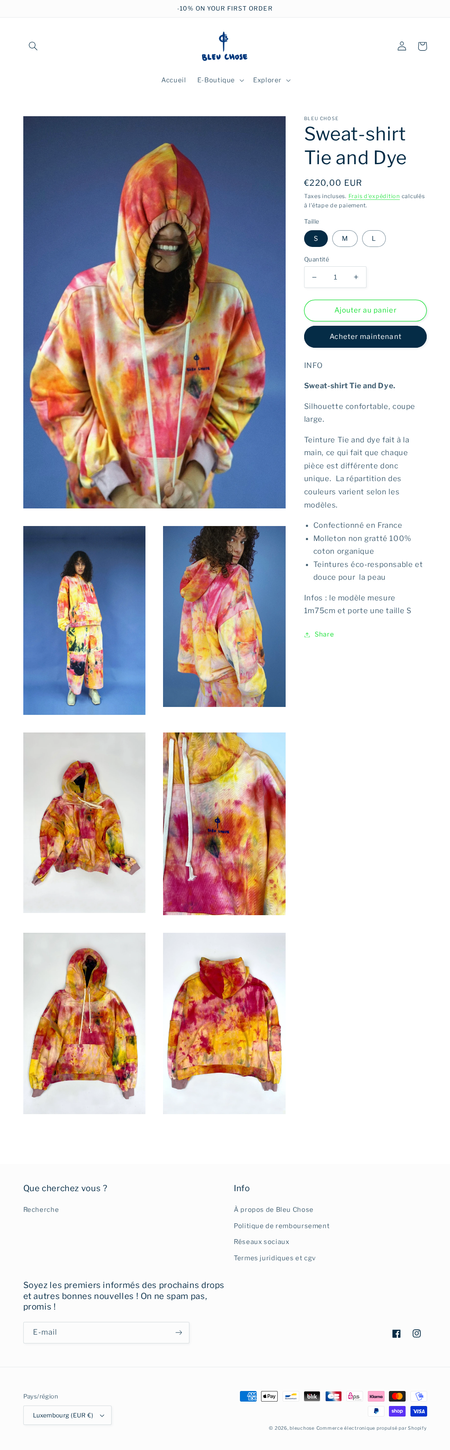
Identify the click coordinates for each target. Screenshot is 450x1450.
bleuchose (302, 1428)
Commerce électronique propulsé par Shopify (371, 1428)
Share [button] (324, 634)
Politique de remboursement (282, 1226)
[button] (33, 46)
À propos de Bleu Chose (274, 1210)
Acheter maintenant (366, 336)
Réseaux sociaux (261, 1242)
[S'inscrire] (178, 1332)
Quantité (316, 259)
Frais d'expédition (374, 196)
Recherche (41, 1210)
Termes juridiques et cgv (275, 1258)
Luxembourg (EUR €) (63, 1415)
